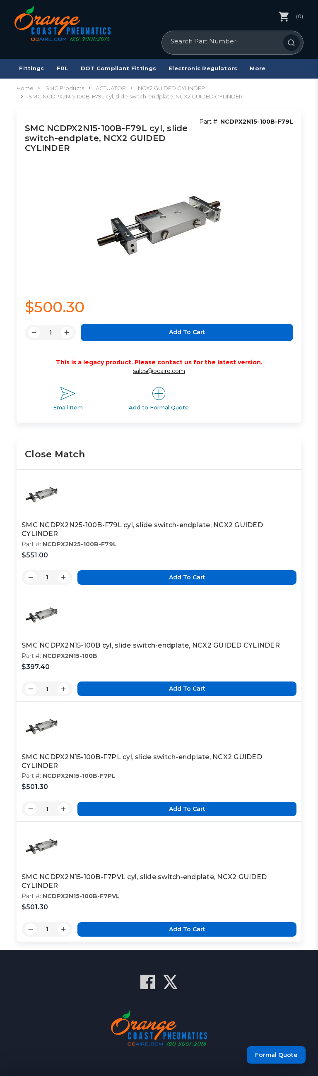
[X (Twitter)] (170, 982)
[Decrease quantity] (30, 577)
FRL (62, 68)
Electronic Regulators (203, 68)
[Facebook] (147, 982)
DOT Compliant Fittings (119, 68)
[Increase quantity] (63, 577)
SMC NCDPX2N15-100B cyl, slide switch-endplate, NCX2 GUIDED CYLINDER (151, 645)
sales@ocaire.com (159, 371)
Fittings (31, 68)
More (257, 68)
